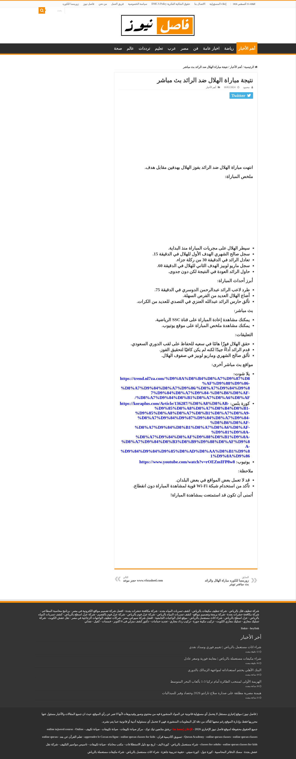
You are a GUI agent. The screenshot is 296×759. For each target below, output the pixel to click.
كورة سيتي (192, 752)
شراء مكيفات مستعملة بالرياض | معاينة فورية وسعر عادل (222, 658)
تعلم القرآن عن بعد (71, 736)
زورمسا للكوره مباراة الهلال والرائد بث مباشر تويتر (227, 581)
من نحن (103, 3)
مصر (185, 48)
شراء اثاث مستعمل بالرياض (206, 617)
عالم (130, 48)
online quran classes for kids (138, 736)
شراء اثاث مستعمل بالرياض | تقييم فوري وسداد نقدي (225, 647)
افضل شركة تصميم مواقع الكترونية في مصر (97, 611)
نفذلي (88, 621)
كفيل (97, 621)
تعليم (159, 48)
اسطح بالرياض (233, 617)
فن (195, 48)
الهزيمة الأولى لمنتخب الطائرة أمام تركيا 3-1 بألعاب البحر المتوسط (215, 681)
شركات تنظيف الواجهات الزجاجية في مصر (96, 617)
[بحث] (42, 10)
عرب (172, 48)
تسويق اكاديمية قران (169, 736)
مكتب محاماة (115, 744)
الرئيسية (249, 67)
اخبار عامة (211, 48)
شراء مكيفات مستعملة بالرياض (106, 752)
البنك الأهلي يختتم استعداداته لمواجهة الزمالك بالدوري (224, 670)
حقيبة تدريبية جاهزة (172, 752)
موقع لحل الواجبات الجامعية (171, 617)
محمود (246, 87)
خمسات (106, 621)
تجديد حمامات (159, 621)
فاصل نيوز (88, 3)
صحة (118, 48)
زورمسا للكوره (71, 3)
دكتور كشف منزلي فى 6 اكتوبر (131, 621)
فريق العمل (117, 3)
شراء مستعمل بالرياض (184, 744)
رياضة (229, 48)
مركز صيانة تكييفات (131, 729)
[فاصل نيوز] (160, 24)
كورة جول (206, 752)
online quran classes (218, 736)
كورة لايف (163, 744)
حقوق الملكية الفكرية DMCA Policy (170, 3)
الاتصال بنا (199, 3)
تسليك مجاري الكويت (228, 621)
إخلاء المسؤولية (218, 3)
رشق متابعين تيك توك (158, 729)
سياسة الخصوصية (137, 3)
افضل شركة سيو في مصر (138, 617)
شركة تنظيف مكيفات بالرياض (209, 611)
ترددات (144, 48)
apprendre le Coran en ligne (101, 736)
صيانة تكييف (93, 729)
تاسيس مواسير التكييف (73, 744)
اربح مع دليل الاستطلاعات (140, 744)
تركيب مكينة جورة (203, 621)
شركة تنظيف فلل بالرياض (244, 611)
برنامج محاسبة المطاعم (56, 611)
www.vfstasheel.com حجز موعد (143, 579)
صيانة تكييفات (110, 729)
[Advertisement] (186, 132)
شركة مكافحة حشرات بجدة (243, 614)
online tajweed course (60, 729)
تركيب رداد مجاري (180, 621)
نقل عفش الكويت (58, 617)
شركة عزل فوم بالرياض (141, 614)
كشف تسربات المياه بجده (175, 611)
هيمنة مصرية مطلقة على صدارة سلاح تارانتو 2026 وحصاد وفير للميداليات (211, 693)
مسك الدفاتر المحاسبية (228, 752)
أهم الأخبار (247, 48)
